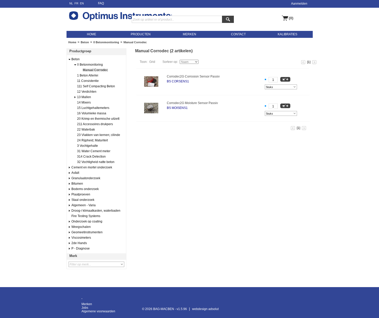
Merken (86, 304)
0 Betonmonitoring (106, 42)
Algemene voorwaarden (98, 311)
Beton (85, 42)
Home (72, 42)
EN (82, 3)
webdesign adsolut (205, 309)
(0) (291, 18)
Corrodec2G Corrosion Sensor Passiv (193, 76)
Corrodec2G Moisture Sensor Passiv (192, 103)
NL (71, 3)
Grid (152, 62)
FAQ (101, 3)
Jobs (84, 308)
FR (76, 3)
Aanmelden (299, 3)
